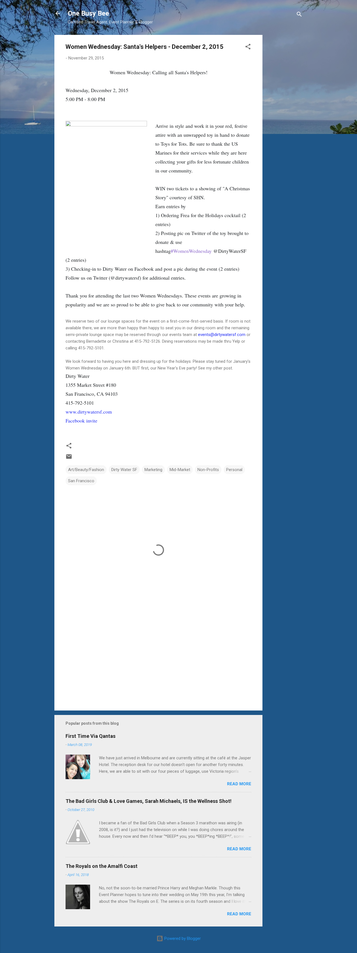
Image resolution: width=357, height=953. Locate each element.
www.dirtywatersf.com (89, 411)
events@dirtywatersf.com (221, 334)
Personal (234, 469)
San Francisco (81, 480)
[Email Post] (69, 458)
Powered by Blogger (182, 938)
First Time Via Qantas (90, 736)
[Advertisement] (285, 118)
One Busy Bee (88, 13)
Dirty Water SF (124, 469)
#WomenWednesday (191, 251)
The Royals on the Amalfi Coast (102, 866)
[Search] (299, 15)
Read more (239, 783)
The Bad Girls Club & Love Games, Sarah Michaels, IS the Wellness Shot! (148, 801)
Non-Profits (208, 469)
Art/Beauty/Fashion (86, 469)
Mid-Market (180, 469)
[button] (248, 47)
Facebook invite (81, 420)
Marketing (153, 469)
